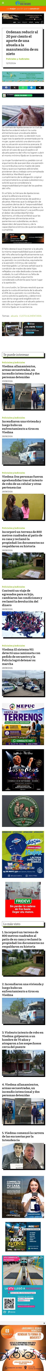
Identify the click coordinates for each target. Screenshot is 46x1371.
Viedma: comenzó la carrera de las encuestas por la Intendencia (23, 1136)
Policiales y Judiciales (17, 59)
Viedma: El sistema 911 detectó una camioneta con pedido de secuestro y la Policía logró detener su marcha (21, 657)
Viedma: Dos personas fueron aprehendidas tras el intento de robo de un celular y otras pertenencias (22, 482)
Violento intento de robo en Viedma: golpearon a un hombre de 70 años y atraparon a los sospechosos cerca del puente (23, 1040)
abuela (14, 316)
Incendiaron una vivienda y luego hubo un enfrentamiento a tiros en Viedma (21, 427)
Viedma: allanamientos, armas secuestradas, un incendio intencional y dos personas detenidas (21, 372)
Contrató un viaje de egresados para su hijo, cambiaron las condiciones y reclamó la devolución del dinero (22, 598)
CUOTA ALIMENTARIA (30, 316)
